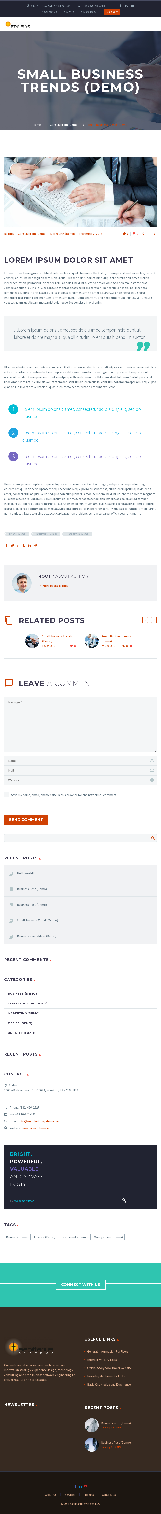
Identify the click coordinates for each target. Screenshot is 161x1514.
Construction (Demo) (32, 234)
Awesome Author (24, 1201)
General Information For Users (107, 1351)
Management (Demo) (78, 533)
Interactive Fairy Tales (102, 1360)
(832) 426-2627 (29, 1107)
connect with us (80, 1284)
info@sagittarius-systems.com (39, 1121)
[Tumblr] (23, 545)
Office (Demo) (20, 1023)
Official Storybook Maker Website (109, 1368)
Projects (88, 1494)
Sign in (70, 12)
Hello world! (25, 873)
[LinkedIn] (126, 5)
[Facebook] (120, 5)
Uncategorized (22, 1033)
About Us (51, 1494)
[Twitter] (12, 545)
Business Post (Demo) (32, 889)
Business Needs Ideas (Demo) (36, 936)
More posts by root (55, 586)
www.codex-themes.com (38, 1128)
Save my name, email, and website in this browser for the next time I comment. (64, 795)
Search (152, 838)
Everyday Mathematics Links (106, 1376)
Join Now (112, 12)
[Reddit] (35, 545)
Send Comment (26, 819)
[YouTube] (132, 5)
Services (70, 1494)
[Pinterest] (18, 545)
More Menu (89, 12)
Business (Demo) (22, 993)
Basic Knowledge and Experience (109, 1384)
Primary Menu (153, 24)
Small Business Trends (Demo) (37, 920)
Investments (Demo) (46, 533)
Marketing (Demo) (62, 234)
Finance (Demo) (17, 533)
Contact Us (50, 12)
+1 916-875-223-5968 (93, 6)
